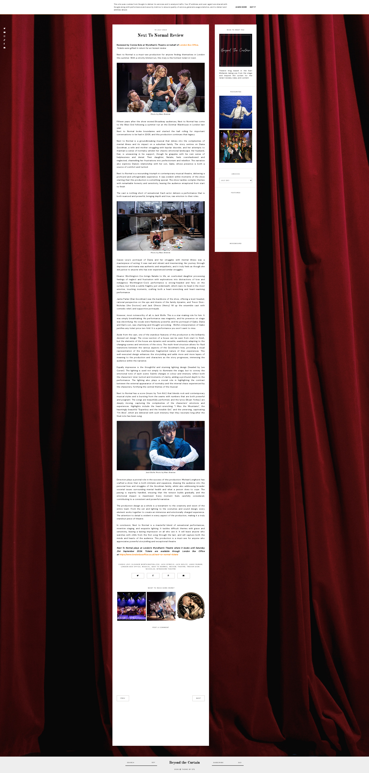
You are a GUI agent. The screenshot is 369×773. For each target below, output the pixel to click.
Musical (146, 567)
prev (123, 698)
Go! (153, 762)
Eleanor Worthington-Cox (146, 564)
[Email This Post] (183, 575)
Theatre (182, 567)
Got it (253, 7)
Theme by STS (188, 769)
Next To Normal (160, 567)
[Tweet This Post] (138, 575)
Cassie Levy (124, 564)
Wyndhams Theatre (166, 569)
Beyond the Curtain (184, 763)
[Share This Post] (153, 575)
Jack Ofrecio (167, 564)
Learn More (241, 7)
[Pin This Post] (168, 575)
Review (172, 567)
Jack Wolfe (182, 564)
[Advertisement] (161, 721)
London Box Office (188, 45)
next (198, 698)
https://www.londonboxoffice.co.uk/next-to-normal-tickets (148, 554)
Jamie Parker (195, 564)
